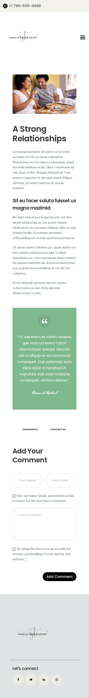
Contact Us (58, 429)
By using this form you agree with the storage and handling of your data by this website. (42, 554)
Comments (30, 429)
